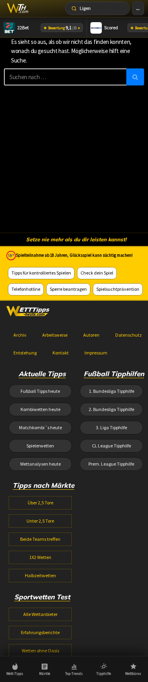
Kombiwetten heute (40, 409)
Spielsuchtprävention (117, 289)
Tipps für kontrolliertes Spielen (41, 273)
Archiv (19, 335)
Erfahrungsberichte (40, 632)
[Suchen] (135, 76)
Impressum (95, 353)
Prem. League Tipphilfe (111, 464)
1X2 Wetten (40, 557)
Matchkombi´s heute (40, 427)
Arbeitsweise (54, 335)
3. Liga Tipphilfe (111, 427)
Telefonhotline (25, 289)
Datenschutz (128, 335)
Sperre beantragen (68, 289)
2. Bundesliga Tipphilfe (111, 409)
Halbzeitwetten (40, 575)
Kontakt (60, 353)
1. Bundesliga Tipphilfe (111, 391)
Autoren (91, 335)
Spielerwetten (40, 446)
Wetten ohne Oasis (40, 651)
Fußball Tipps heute (40, 391)
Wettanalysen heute (40, 464)
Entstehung (25, 353)
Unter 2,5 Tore (40, 521)
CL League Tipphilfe (111, 446)
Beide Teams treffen (40, 539)
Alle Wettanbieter (40, 614)
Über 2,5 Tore (40, 503)
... (138, 8)
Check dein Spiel (97, 273)
